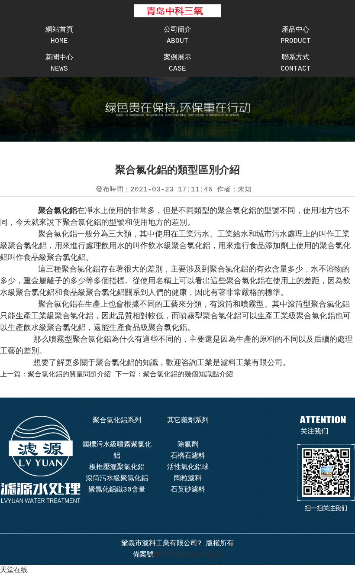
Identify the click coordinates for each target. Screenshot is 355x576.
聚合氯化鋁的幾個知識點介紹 (188, 375)
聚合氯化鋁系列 (117, 420)
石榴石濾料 (188, 456)
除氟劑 (188, 445)
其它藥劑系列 (188, 420)
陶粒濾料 (188, 478)
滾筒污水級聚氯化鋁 (117, 478)
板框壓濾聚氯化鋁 (117, 467)
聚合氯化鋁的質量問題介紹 (69, 375)
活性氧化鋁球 (188, 467)
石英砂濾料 (188, 490)
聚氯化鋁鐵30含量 (116, 490)
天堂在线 (14, 570)
